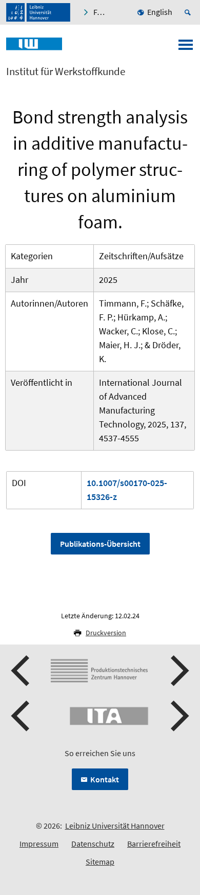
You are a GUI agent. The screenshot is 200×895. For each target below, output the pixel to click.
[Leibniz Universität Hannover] (38, 12)
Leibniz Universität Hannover (115, 825)
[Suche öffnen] (189, 12)
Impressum (38, 843)
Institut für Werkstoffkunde (65, 71)
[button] (21, 670)
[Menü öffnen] (185, 48)
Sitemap (100, 861)
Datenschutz (92, 843)
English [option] (159, 12)
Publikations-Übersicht (100, 544)
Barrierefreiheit (154, 843)
